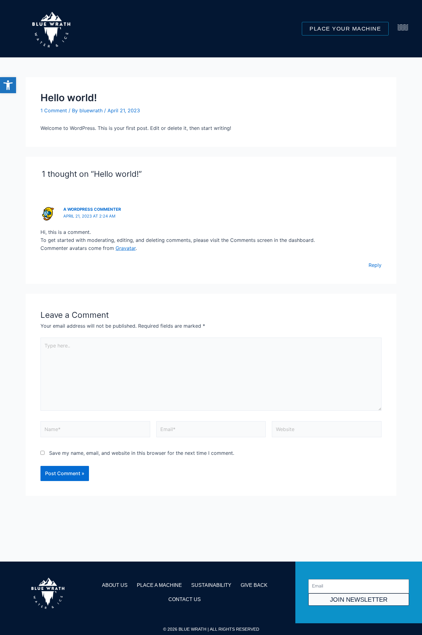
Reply (375, 265)
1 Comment (53, 110)
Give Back (254, 585)
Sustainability (211, 585)
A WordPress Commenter (92, 209)
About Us (115, 585)
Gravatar (126, 248)
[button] (8, 85)
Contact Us (184, 599)
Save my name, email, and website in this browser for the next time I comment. (141, 453)
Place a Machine (159, 585)
